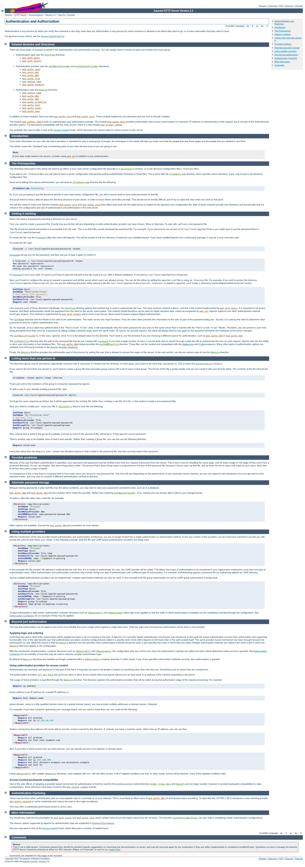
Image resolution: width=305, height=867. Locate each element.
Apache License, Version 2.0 (36, 861)
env (45, 674)
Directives (273, 6)
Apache (8, 15)
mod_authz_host (31, 105)
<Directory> (127, 169)
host (50, 674)
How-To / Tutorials (66, 15)
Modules (263, 6)
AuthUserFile (21, 341)
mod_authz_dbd (30, 96)
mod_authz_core (86, 116)
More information (282, 62)
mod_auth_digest (31, 61)
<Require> (50, 773)
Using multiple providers (285, 51)
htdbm (202, 344)
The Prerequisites (282, 31)
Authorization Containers (22, 615)
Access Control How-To (52, 36)
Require (43, 90)
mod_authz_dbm (30, 99)
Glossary (289, 6)
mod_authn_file (31, 78)
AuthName (19, 319)
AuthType (50, 55)
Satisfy (180, 784)
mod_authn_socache (33, 84)
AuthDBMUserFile (109, 344)
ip (59, 674)
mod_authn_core (63, 116)
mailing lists (114, 849)
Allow (161, 784)
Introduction (279, 27)
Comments (279, 65)
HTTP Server (20, 15)
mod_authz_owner (31, 108)
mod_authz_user (31, 111)
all (40, 674)
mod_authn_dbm (30, 75)
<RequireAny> (115, 613)
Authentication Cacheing (285, 58)
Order (154, 784)
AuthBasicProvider (59, 66)
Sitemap (299, 6)
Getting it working (282, 34)
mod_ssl (71, 156)
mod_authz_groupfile (34, 102)
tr (267, 26)
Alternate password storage (287, 48)
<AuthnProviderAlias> (185, 818)
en (248, 26)
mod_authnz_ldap (31, 81)
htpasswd (41, 237)
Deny (168, 784)
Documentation (36, 15)
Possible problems (282, 44)
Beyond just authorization (286, 55)
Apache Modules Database (64, 347)
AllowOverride (177, 174)
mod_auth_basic (31, 58)
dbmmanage (188, 344)
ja (257, 26)
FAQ (281, 6)
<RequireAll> (95, 613)
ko (262, 26)
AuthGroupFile (204, 364)
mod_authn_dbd (30, 72)
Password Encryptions (103, 823)
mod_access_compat (111, 125)
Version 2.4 (50, 15)
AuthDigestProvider (86, 66)
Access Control (61, 130)
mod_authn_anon (31, 69)
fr (252, 26)
